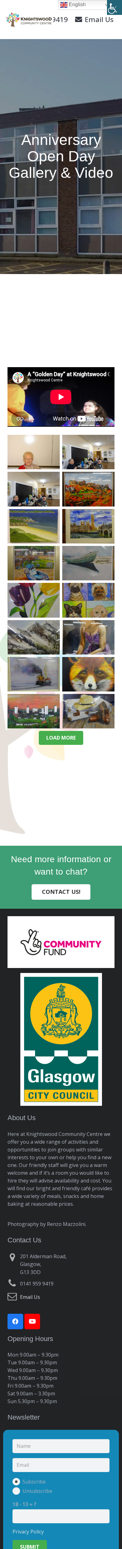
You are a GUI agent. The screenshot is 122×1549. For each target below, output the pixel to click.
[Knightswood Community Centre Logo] (29, 20)
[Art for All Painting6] (34, 600)
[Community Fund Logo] (61, 942)
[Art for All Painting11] (88, 674)
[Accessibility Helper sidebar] (114, 7)
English (77, 4)
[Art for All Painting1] (88, 489)
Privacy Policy (28, 1531)
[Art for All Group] (88, 452)
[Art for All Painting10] (34, 674)
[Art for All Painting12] (34, 711)
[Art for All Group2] (34, 489)
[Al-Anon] (34, 452)
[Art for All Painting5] (88, 563)
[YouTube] (32, 1321)
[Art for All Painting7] (88, 600)
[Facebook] (15, 1321)
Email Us (30, 1297)
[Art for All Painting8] (34, 637)
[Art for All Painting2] (34, 526)
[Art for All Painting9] (88, 637)
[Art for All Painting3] (88, 526)
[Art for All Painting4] (34, 563)
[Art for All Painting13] (88, 711)
